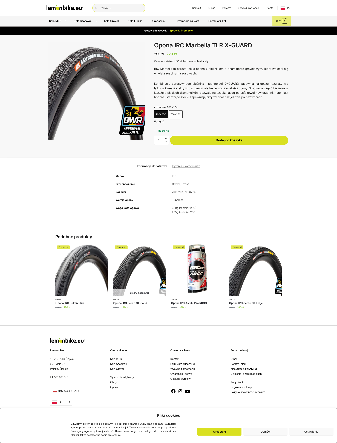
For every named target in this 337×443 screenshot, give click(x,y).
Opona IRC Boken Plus (69, 303)
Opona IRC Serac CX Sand (130, 303)
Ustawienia (311, 431)
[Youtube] (188, 391)
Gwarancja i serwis (181, 373)
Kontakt (196, 7)
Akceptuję (219, 431)
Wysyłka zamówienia (182, 368)
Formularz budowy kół (183, 363)
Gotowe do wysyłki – (168, 30)
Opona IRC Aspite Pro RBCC (189, 303)
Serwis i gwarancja (249, 7)
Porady (226, 7)
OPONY (59, 299)
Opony (114, 387)
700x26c (161, 114)
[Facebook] (173, 391)
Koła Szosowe (118, 363)
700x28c (176, 114)
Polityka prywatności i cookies (248, 391)
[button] (331, 414)
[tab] (152, 163)
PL (288, 7)
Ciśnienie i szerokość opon (246, 373)
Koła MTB (116, 358)
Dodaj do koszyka (229, 140)
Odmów (265, 431)
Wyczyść (159, 121)
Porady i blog (238, 363)
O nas (211, 7)
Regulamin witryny (241, 387)
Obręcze (115, 382)
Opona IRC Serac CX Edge (246, 303)
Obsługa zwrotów (180, 378)
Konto (270, 7)
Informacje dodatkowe (152, 166)
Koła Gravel (117, 368)
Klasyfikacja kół (244, 368)
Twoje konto (237, 382)
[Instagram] (180, 391)
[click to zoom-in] (96, 91)
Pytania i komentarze (186, 166)
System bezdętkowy (122, 377)
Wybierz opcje (81, 314)
